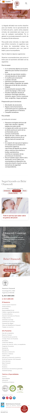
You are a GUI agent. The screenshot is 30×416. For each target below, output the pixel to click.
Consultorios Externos (8, 382)
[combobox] (6, 1)
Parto (24, 191)
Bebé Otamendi (6, 363)
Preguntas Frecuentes (8, 346)
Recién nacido (13, 193)
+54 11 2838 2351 (8, 299)
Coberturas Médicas (7, 342)
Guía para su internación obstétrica (11, 357)
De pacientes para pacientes (9, 337)
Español (7, 1)
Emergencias (5, 350)
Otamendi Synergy (7, 370)
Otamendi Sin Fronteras (8, 321)
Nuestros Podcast (7, 335)
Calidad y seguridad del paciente (10, 312)
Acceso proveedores (16, 407)
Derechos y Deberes (7, 353)
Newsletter (5, 348)
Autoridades (5, 308)
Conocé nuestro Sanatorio (9, 304)
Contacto (4, 365)
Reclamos (4, 366)
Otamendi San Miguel (7, 323)
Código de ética (6, 317)
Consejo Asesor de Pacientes (10, 338)
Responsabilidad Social (8, 310)
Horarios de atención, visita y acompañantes (14, 344)
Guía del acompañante (8, 333)
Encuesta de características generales (12, 368)
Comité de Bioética (7, 314)
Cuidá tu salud (6, 355)
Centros (4, 376)
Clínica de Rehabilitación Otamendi (11, 325)
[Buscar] (26, 3)
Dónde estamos (6, 306)
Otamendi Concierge (7, 319)
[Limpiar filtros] (21, 193)
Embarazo (7, 191)
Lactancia (16, 191)
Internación (5, 380)
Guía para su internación (8, 351)
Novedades (5, 340)
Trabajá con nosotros (8, 327)
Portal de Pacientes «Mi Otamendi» (11, 359)
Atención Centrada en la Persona (11, 316)
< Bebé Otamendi (8, 12)
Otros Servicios (6, 361)
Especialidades (6, 378)
